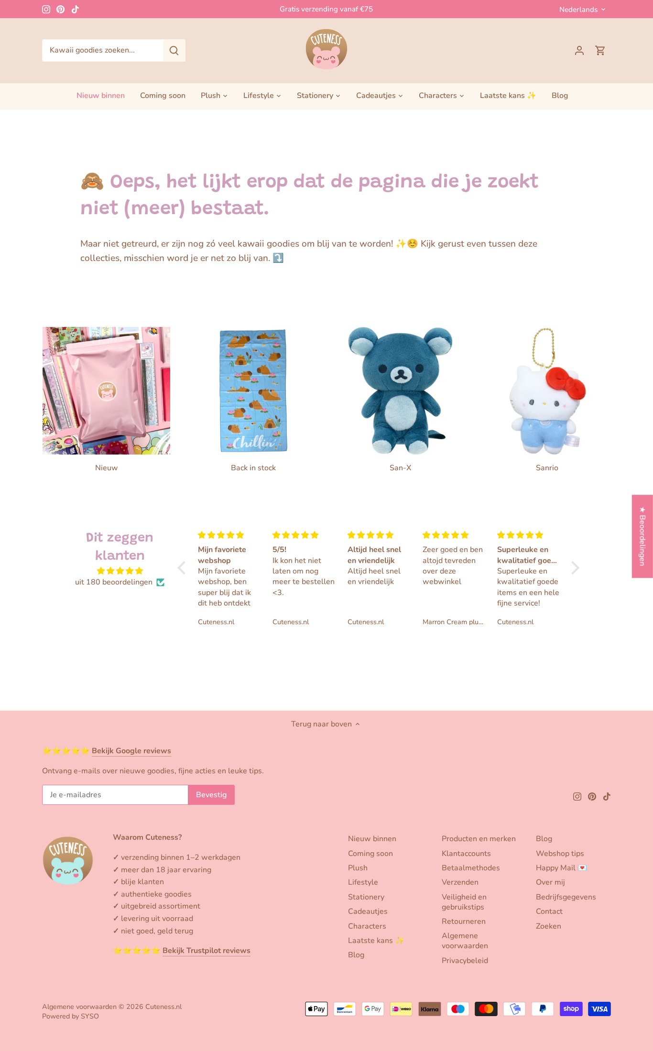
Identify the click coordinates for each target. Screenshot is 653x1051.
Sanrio (547, 468)
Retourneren (464, 921)
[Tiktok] (75, 9)
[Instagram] (46, 9)
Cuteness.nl (163, 1006)
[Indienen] (174, 50)
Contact (549, 911)
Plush (358, 868)
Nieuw (106, 468)
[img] (120, 570)
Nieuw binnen (372, 839)
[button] (184, 567)
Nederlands (578, 9)
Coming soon (370, 853)
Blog (356, 955)
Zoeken (548, 926)
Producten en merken (479, 839)
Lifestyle (363, 882)
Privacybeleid (465, 960)
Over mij (550, 882)
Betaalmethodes (471, 868)
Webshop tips (560, 853)
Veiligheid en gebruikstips (464, 902)
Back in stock (253, 468)
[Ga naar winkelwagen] (600, 50)
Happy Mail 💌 (561, 868)
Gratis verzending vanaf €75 (326, 9)
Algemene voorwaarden (465, 941)
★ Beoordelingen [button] (642, 536)
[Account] (579, 50)
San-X (400, 468)
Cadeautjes (368, 911)
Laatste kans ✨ (376, 940)
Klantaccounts (466, 853)
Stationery (366, 897)
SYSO (90, 1016)
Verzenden (460, 882)
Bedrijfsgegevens (566, 897)
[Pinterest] (60, 9)
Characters (367, 926)
